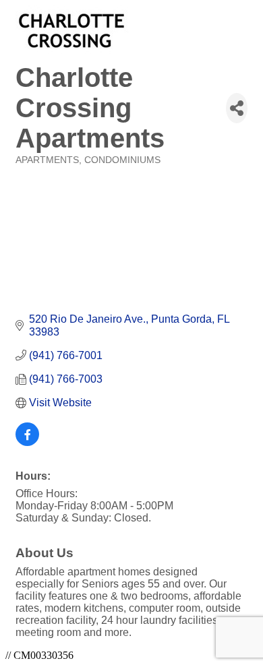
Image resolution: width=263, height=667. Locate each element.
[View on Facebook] (27, 442)
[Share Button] (236, 108)
